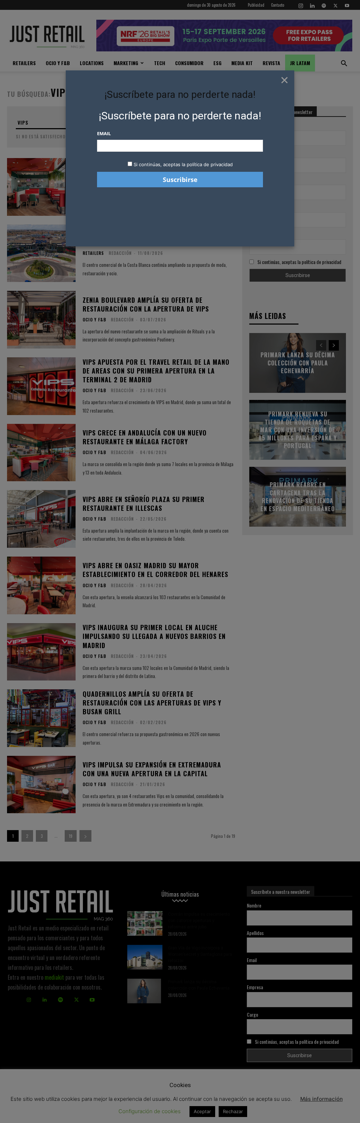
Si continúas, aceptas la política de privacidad (183, 164)
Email (104, 133)
